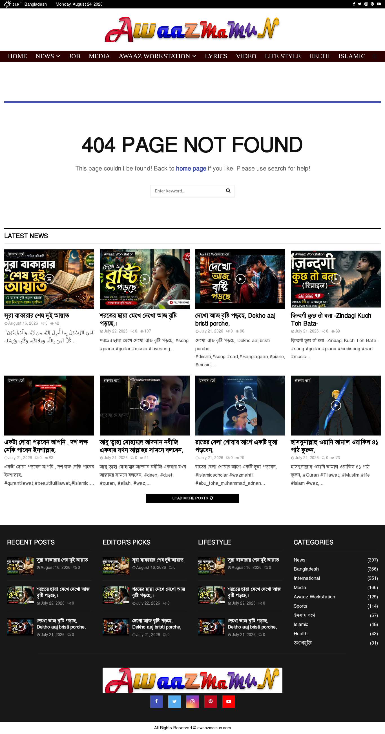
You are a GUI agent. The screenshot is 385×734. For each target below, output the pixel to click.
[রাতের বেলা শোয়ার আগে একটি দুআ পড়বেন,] (240, 406)
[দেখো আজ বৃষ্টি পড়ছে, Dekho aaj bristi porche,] (240, 279)
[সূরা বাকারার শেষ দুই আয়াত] (49, 279)
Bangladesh (306, 569)
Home (17, 56)
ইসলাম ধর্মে (16, 254)
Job (74, 56)
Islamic (351, 56)
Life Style (283, 56)
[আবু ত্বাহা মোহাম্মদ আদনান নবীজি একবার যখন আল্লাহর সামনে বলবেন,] (145, 406)
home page (191, 168)
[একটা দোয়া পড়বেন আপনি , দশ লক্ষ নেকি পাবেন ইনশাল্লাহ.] (49, 406)
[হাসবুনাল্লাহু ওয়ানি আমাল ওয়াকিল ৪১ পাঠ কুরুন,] (336, 406)
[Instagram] (192, 701)
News (45, 56)
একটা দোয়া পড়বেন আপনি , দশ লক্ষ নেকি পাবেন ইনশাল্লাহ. (46, 446)
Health (300, 634)
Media (99, 56)
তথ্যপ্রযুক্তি (303, 643)
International (307, 578)
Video (246, 56)
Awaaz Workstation (154, 56)
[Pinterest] (210, 701)
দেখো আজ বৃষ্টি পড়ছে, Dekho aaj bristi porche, (61, 624)
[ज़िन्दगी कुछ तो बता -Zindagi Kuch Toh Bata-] (336, 279)
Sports (300, 606)
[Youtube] (228, 701)
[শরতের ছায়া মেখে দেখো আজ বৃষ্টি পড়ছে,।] (145, 279)
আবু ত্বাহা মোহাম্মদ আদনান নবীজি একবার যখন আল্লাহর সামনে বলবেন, (141, 446)
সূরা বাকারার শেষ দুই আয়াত (36, 315)
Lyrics (216, 56)
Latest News (26, 236)
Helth (319, 56)
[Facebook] (156, 701)
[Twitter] (174, 701)
